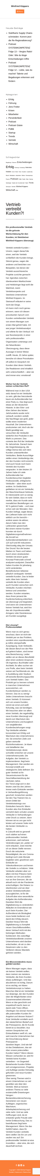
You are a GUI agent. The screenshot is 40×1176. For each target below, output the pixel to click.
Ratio (27, 179)
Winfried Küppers (20, 6)
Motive (23, 175)
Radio (23, 179)
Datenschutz (27, 1172)
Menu (21, 11)
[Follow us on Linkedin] (21, 1165)
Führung (12, 103)
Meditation (12, 175)
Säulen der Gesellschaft (18, 183)
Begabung (8, 162)
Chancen (14, 162)
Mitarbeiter (13, 114)
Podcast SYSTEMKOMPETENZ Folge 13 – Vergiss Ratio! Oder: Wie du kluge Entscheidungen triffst (20, 51)
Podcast (12, 121)
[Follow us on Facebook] (16, 1165)
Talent (26, 183)
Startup (11, 132)
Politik (11, 129)
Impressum (18, 1172)
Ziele (17, 190)
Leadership (29, 171)
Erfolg (11, 99)
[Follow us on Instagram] (18, 1165)
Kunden (24, 171)
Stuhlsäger (8, 183)
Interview (28, 167)
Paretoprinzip (29, 175)
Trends (11, 136)
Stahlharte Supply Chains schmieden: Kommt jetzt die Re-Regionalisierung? (20, 37)
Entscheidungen (24, 162)
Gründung (22, 167)
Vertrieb (12, 140)
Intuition (8, 172)
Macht (7, 175)
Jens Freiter (14, 107)
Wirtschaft (13, 144)
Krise (20, 171)
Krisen (11, 110)
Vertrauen (8, 186)
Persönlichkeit (15, 118)
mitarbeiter (18, 175)
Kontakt (11, 1172)
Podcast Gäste (15, 125)
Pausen (8, 179)
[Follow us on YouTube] (23, 1165)
